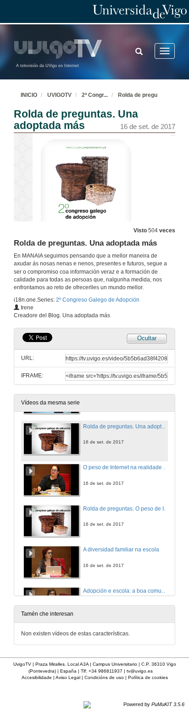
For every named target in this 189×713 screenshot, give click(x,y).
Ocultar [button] (146, 338)
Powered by (153, 704)
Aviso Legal (68, 677)
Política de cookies (148, 677)
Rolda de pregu (137, 95)
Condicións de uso (104, 677)
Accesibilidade (37, 677)
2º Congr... (95, 95)
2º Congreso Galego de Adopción (97, 300)
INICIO (29, 95)
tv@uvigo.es (140, 671)
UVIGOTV (59, 95)
